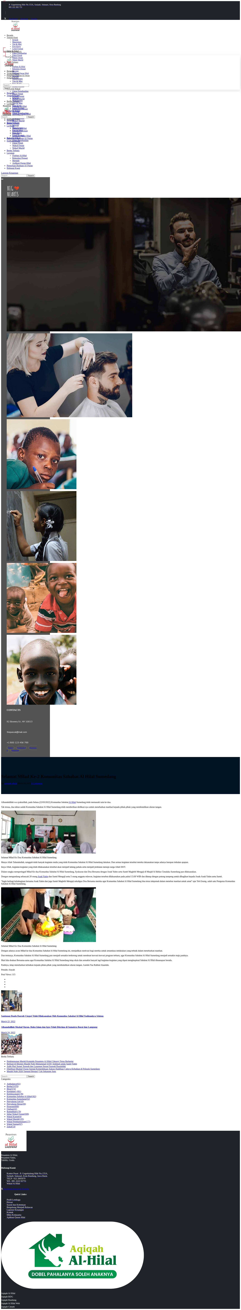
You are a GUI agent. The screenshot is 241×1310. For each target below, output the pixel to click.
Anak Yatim (43, 876)
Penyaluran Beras (16, 1104)
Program (13, 1106)
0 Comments (36, 783)
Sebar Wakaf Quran (18, 1114)
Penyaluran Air (15, 1101)
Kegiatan (14, 1091)
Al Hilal (72, 802)
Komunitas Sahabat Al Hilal (21, 1096)
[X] (5, 18)
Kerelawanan (15, 1094)
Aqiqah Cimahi (8, 1307)
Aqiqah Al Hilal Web (10, 1303)
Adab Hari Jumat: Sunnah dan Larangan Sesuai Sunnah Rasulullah (36, 1066)
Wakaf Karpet (14, 1116)
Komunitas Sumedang (18, 1099)
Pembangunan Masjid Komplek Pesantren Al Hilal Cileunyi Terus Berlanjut (40, 1061)
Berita (12, 1086)
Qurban (12, 1109)
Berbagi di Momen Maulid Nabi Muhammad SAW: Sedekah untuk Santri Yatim (42, 1064)
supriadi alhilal (10, 783)
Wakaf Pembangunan (18, 1121)
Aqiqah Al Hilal (8, 1293)
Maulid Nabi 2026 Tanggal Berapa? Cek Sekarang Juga (31, 1071)
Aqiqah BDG (7, 1296)
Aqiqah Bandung (8, 1300)
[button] (120, 173)
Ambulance (14, 1084)
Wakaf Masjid (15, 1119)
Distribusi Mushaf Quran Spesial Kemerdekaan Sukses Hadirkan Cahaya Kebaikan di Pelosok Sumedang (53, 1069)
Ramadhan (14, 1111)
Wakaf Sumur (14, 1124)
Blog (11, 1089)
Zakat (11, 1126)
